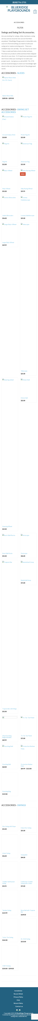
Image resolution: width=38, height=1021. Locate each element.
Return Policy (18, 1003)
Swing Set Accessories (15, 110)
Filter (20, 27)
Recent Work (18, 994)
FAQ (18, 1000)
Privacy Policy (18, 997)
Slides (20, 73)
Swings (21, 805)
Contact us (19, 1006)
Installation (18, 991)
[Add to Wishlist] (15, 77)
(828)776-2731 (19, 2)
